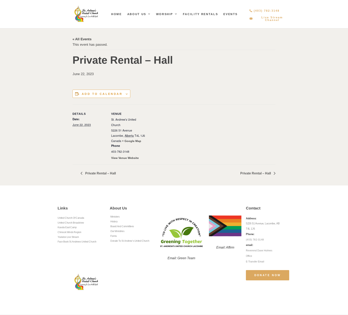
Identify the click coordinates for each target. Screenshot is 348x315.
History (113, 221)
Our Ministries (117, 231)
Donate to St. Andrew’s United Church (129, 240)
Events (230, 14)
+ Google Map (131, 141)
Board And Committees (122, 226)
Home (116, 14)
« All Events (81, 39)
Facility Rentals (200, 14)
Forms (113, 236)
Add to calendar (102, 93)
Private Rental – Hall (100, 173)
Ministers (114, 216)
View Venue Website (125, 158)
